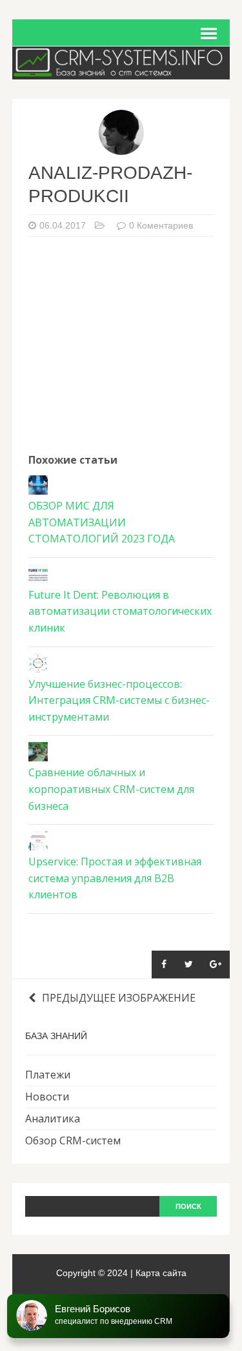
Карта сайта (161, 1273)
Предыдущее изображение (119, 998)
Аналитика (52, 1118)
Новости (47, 1096)
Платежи (47, 1074)
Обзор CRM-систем (73, 1140)
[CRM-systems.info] (121, 70)
